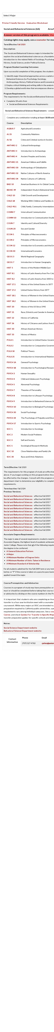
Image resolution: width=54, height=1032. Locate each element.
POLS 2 (10, 345)
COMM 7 (11, 212)
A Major (10, 554)
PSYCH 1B (11, 368)
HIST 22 (10, 318)
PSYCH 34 (11, 418)
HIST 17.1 (11, 284)
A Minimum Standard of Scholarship (23, 563)
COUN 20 (11, 228)
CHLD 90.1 (11, 206)
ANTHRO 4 (12, 156)
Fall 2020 (21, 44)
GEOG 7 (10, 262)
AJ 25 (9, 134)
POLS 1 (10, 340)
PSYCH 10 (11, 407)
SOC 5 (9, 446)
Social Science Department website (20, 628)
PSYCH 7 (11, 390)
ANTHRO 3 (12, 151)
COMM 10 (11, 217)
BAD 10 (10, 184)
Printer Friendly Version (13, 23)
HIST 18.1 (11, 295)
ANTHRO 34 (12, 179)
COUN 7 (10, 223)
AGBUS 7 (11, 128)
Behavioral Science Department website (22, 631)
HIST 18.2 (11, 301)
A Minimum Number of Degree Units (23, 557)
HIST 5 (10, 267)
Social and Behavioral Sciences (18, 496)
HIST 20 (10, 306)
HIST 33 (10, 334)
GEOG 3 (10, 256)
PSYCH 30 (11, 412)
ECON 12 (11, 245)
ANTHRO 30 (12, 167)
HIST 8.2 (10, 279)
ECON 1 (10, 234)
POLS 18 (10, 351)
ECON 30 (11, 251)
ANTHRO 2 (12, 145)
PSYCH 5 (11, 384)
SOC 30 (10, 457)
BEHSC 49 (11, 190)
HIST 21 (10, 312)
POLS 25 (10, 356)
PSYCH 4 (11, 379)
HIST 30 (10, 329)
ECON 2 (10, 240)
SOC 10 (10, 451)
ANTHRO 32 (12, 173)
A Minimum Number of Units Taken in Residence (28, 560)
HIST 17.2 (11, 290)
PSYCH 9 (11, 401)
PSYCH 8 (11, 395)
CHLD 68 (11, 201)
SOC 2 (9, 434)
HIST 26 (10, 323)
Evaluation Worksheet (37, 23)
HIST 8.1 (10, 273)
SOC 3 (9, 440)
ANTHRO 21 (12, 162)
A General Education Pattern (20, 551)
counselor (41, 39)
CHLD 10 (11, 195)
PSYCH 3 (11, 373)
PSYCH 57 (11, 423)
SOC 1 (9, 429)
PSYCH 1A (11, 362)
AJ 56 (9, 140)
